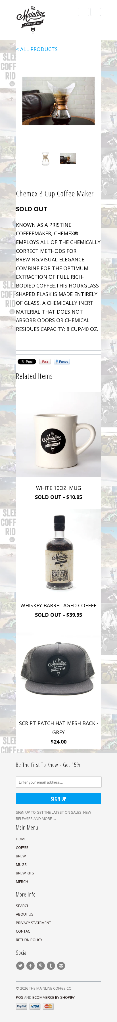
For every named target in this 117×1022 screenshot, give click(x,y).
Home (21, 838)
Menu (83, 12)
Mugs (21, 864)
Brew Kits (25, 873)
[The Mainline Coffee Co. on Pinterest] (41, 966)
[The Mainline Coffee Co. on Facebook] (31, 966)
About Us (25, 914)
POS (19, 997)
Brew (21, 856)
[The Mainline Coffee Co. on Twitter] (21, 966)
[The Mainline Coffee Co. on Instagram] (62, 966)
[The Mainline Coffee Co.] (44, 20)
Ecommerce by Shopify (53, 997)
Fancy (62, 361)
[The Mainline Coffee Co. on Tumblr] (52, 966)
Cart (96, 12)
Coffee (22, 847)
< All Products (37, 49)
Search (23, 905)
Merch (22, 881)
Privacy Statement (33, 922)
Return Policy (29, 939)
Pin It (45, 361)
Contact (24, 931)
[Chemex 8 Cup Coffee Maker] (58, 102)
